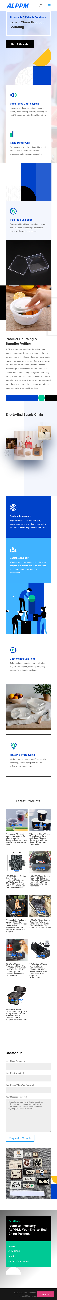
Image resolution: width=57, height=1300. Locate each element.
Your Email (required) (15, 1073)
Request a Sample (20, 1138)
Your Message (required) (17, 1097)
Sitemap (32, 1293)
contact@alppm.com (18, 1261)
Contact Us (45, 1294)
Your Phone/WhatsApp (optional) (20, 1085)
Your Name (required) (15, 1061)
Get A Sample (20, 44)
